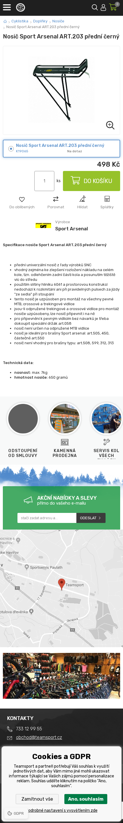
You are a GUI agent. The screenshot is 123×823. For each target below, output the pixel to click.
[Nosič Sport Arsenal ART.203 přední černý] (61, 90)
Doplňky (40, 21)
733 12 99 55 (29, 728)
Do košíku (98, 181)
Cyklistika (19, 21)
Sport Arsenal (71, 228)
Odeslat (88, 518)
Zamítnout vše (37, 799)
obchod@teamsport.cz (39, 737)
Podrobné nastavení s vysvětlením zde (62, 810)
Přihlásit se (103, 6)
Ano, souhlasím (86, 799)
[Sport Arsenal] (43, 233)
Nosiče (58, 21)
